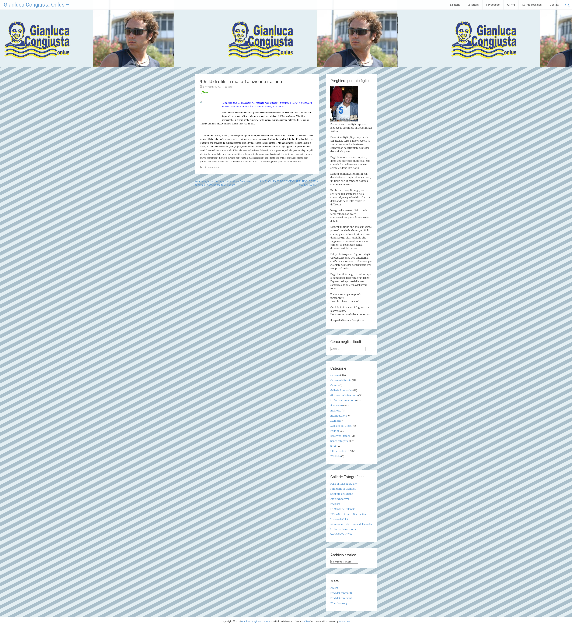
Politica (334, 430)
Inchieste (335, 410)
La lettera (473, 4)
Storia (333, 446)
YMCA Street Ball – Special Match (349, 514)
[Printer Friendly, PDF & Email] (205, 93)
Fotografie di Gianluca (343, 488)
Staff (230, 86)
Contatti (554, 4)
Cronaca (335, 375)
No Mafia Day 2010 (341, 534)
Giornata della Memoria (344, 395)
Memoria (335, 420)
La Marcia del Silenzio (342, 508)
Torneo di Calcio (339, 519)
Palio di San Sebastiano (343, 483)
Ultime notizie (211, 167)
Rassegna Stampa (340, 435)
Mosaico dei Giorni (341, 425)
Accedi (334, 587)
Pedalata (335, 503)
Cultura (334, 385)
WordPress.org (338, 603)
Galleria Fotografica (341, 390)
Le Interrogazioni (532, 4)
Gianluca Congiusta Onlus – (36, 5)
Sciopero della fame (341, 493)
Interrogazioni (338, 415)
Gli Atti (511, 4)
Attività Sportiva (339, 498)
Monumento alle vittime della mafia (351, 524)
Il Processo (493, 4)
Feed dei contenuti (341, 592)
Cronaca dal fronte (340, 380)
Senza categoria (339, 440)
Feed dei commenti (341, 598)
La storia (455, 4)
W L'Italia (335, 456)
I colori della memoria (343, 400)
